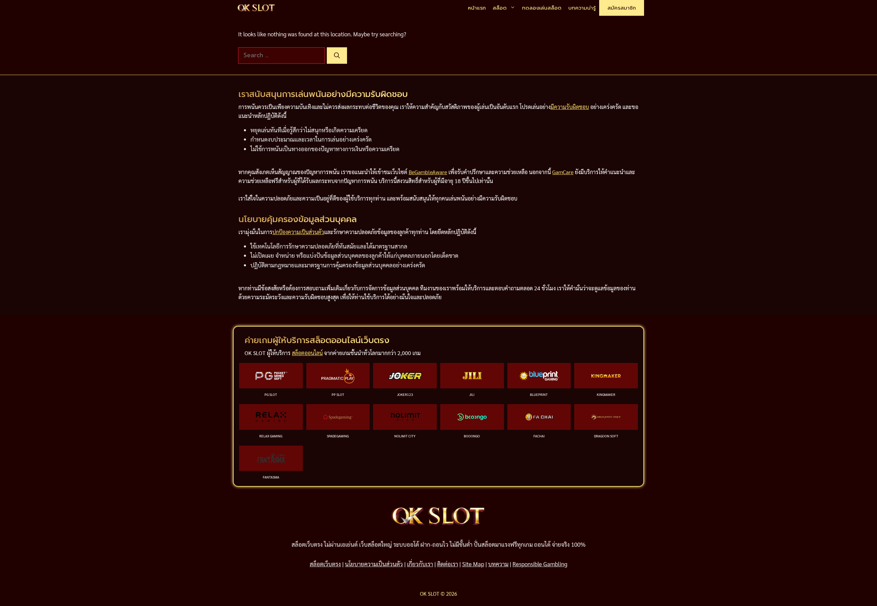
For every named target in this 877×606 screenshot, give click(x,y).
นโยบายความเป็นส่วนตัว (374, 564)
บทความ (498, 564)
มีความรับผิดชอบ (570, 106)
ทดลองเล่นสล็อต (541, 8)
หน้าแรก (477, 8)
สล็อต (500, 8)
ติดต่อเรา (447, 564)
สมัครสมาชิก (621, 8)
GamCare (562, 171)
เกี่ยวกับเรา (420, 564)
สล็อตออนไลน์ (307, 352)
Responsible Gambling (539, 564)
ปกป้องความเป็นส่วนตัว (298, 231)
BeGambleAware (428, 171)
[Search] (337, 55)
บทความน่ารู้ (582, 8)
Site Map (473, 564)
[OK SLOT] (256, 8)
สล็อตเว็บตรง (325, 564)
